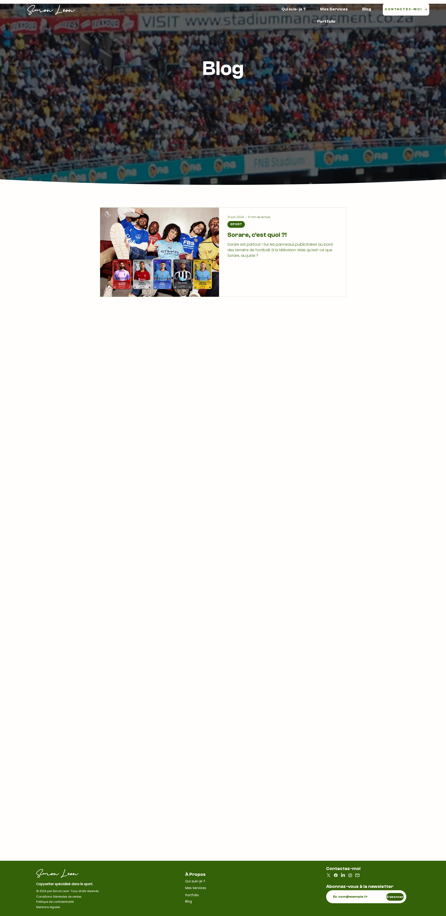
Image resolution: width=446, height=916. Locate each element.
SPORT (236, 224)
